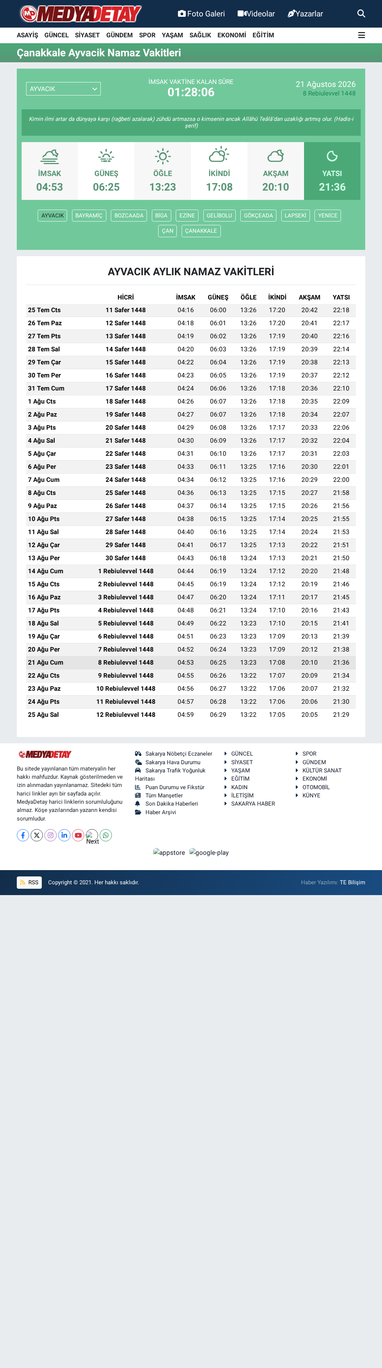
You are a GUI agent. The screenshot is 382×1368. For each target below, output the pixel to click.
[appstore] (170, 852)
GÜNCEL (56, 35)
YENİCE (328, 215)
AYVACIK (52, 215)
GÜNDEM (119, 35)
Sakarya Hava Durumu (172, 762)
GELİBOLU (219, 215)
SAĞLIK (200, 35)
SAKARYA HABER (253, 803)
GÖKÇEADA (258, 215)
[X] (37, 835)
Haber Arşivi (160, 812)
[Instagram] (50, 835)
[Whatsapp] (106, 835)
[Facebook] (23, 835)
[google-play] (209, 852)
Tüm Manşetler (164, 795)
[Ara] (361, 13)
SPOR (147, 35)
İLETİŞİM (242, 795)
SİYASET (87, 35)
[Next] (92, 835)
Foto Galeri (206, 13)
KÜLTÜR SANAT (322, 770)
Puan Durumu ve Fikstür (174, 787)
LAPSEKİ (295, 215)
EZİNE (187, 215)
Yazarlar (309, 13)
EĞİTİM (263, 35)
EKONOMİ (231, 35)
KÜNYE (311, 795)
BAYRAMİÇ (89, 215)
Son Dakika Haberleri (171, 803)
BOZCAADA (129, 215)
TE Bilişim (352, 882)
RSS (32, 882)
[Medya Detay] (80, 14)
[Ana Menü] (361, 36)
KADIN (239, 787)
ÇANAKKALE (201, 231)
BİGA (161, 215)
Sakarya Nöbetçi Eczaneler (178, 753)
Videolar (261, 13)
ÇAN (167, 231)
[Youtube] (78, 835)
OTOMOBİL (316, 787)
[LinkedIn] (64, 835)
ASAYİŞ (27, 35)
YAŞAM (172, 35)
